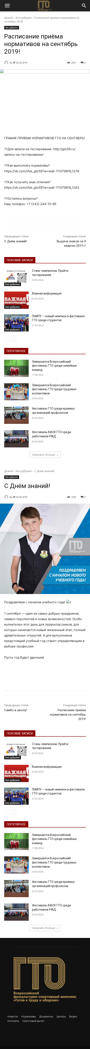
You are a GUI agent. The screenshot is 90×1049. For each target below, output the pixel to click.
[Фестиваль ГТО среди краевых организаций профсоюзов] (16, 415)
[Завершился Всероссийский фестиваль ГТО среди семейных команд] (16, 368)
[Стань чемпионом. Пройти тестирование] (16, 277)
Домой (8, 18)
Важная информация (47, 293)
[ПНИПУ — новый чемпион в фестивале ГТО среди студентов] (16, 323)
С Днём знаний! (15, 241)
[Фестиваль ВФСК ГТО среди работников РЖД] (16, 438)
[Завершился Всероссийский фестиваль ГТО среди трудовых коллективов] (16, 392)
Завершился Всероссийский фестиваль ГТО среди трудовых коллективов (54, 389)
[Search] (84, 5)
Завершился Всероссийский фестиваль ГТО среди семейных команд (54, 365)
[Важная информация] (16, 300)
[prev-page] (6, 338)
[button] (7, 5)
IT (14, 62)
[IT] (7, 63)
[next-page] (13, 338)
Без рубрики (24, 18)
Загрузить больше (43, 454)
